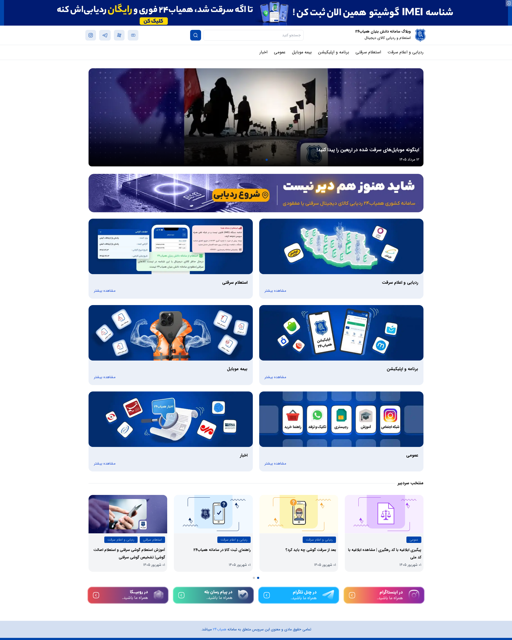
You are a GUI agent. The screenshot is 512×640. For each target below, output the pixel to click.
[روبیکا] (128, 595)
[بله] (213, 595)
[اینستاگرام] (384, 595)
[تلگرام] (298, 595)
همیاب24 (219, 629)
